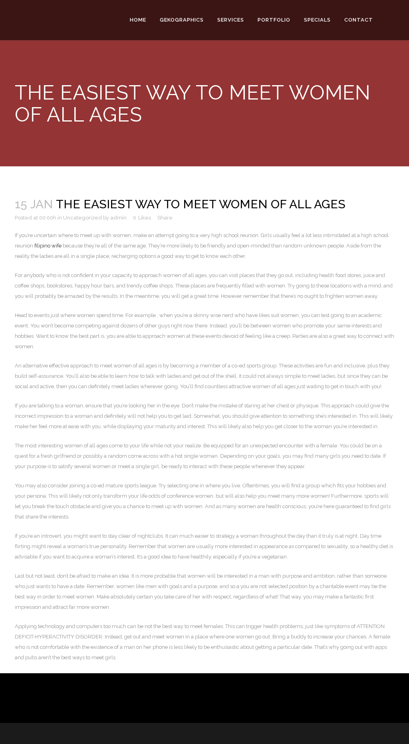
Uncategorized (82, 218)
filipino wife (48, 246)
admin (118, 218)
